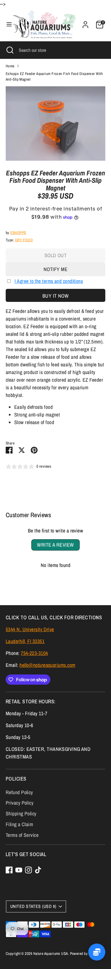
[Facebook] (9, 870)
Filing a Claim (19, 824)
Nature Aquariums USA (50, 953)
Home (10, 65)
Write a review (55, 544)
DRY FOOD (24, 239)
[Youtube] (18, 870)
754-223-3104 (34, 653)
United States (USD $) (33, 906)
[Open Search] (9, 50)
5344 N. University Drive (30, 629)
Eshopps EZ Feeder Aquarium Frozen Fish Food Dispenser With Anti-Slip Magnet (54, 76)
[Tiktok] (38, 870)
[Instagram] (28, 870)
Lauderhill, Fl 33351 (25, 641)
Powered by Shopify (85, 953)
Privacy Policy (19, 802)
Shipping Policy (21, 813)
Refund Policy (19, 792)
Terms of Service (22, 835)
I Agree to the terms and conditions (49, 281)
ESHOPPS (18, 232)
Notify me (55, 269)
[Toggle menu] (6, 24)
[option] (55, 123)
